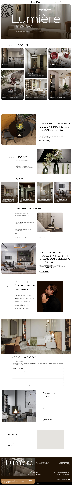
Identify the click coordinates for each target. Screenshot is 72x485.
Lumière (35, 2)
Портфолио (4, 2)
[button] (65, 2)
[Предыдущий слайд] (3, 336)
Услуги (10, 2)
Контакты (20, 2)
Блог (15, 2)
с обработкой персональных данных (51, 414)
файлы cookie (11, 480)
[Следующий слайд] (68, 336)
